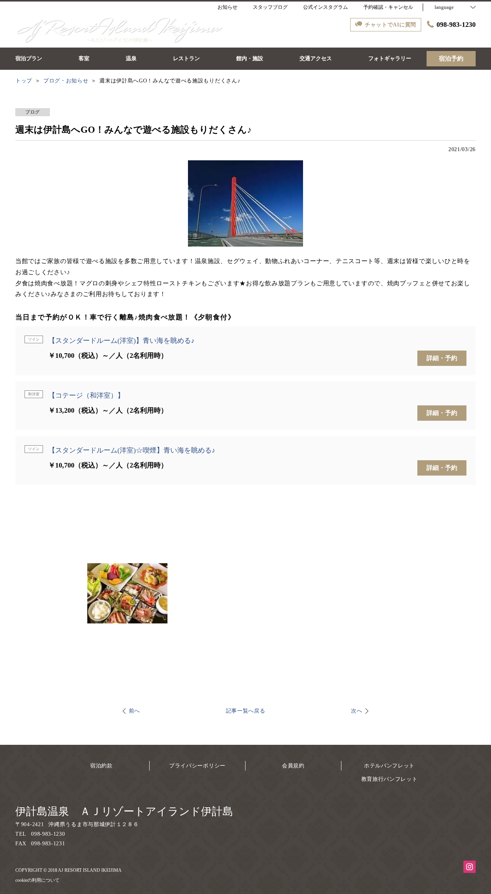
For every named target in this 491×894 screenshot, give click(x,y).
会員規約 (293, 766)
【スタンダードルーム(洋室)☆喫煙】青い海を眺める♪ (131, 450)
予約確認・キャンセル (388, 7)
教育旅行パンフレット (389, 779)
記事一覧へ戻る (245, 711)
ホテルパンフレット (389, 766)
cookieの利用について (37, 880)
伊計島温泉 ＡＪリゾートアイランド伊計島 (124, 811)
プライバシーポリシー (197, 766)
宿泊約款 (101, 766)
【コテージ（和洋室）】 (86, 395)
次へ (356, 711)
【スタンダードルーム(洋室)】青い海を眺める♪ (121, 340)
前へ (134, 711)
